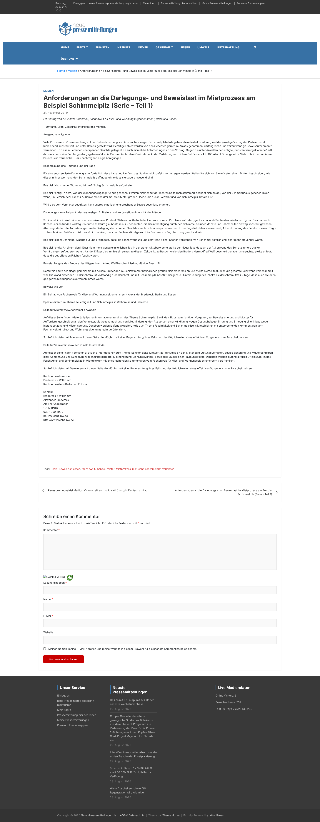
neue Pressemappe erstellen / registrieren (114, 3)
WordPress (217, 815)
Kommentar (51, 530)
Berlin (54, 468)
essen (76, 468)
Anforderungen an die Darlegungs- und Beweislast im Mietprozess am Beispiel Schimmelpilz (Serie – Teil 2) (223, 492)
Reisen (185, 47)
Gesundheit (164, 47)
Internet (123, 47)
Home (65, 47)
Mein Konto (149, 3)
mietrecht (138, 468)
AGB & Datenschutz (132, 815)
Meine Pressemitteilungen (217, 3)
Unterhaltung (228, 47)
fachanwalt (88, 468)
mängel (100, 468)
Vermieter (168, 468)
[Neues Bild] (70, 577)
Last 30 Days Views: (229, 708)
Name (48, 599)
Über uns (67, 58)
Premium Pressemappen (251, 3)
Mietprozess (123, 468)
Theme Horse (170, 815)
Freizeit (82, 47)
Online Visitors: (225, 695)
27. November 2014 (55, 112)
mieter (110, 468)
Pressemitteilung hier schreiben (179, 3)
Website (48, 632)
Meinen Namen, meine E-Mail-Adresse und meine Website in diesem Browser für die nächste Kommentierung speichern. (122, 648)
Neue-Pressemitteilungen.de (98, 815)
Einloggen (79, 3)
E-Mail (48, 615)
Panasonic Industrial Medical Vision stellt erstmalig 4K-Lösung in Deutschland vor (98, 490)
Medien (143, 47)
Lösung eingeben (55, 582)
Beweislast (65, 468)
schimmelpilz (153, 468)
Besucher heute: (226, 702)
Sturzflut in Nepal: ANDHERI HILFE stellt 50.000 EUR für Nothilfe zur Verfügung (131, 772)
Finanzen (102, 47)
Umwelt (203, 47)
